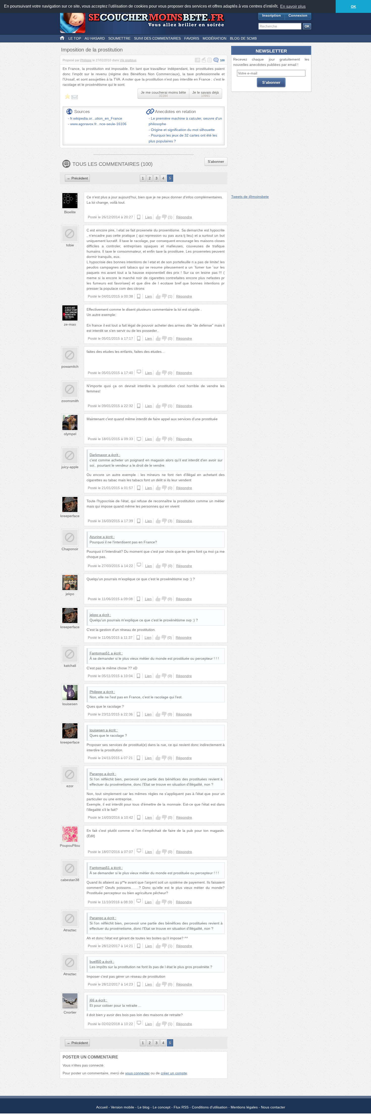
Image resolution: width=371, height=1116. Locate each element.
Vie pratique (128, 60)
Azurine (96, 537)
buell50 (95, 962)
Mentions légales (244, 1107)
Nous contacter (273, 1107)
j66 (92, 1000)
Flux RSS (181, 1107)
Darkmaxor (98, 455)
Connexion (297, 15)
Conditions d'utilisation (209, 1107)
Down (164, 217)
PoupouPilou (70, 845)
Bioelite (70, 212)
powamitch (69, 366)
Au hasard (95, 38)
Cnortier (70, 1012)
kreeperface (70, 516)
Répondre (184, 217)
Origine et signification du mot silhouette (183, 130)
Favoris (191, 38)
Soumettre (119, 38)
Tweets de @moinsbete (250, 197)
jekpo (70, 594)
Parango (96, 774)
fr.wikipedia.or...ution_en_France (96, 118)
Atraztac (69, 930)
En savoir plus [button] (293, 6)
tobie (70, 245)
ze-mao (70, 324)
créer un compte (174, 1073)
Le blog (143, 1107)
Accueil (102, 1107)
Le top (74, 38)
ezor (69, 786)
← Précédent (77, 178)
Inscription (271, 15)
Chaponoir (70, 549)
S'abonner (216, 162)
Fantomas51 (100, 653)
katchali (70, 665)
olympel (70, 434)
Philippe (86, 60)
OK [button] (353, 7)
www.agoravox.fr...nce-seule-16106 (98, 124)
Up (158, 217)
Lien (148, 217)
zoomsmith (70, 401)
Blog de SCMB (243, 38)
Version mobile (122, 1107)
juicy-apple (69, 467)
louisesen (69, 704)
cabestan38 (70, 880)
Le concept (161, 1107)
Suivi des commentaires (157, 38)
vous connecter (137, 1073)
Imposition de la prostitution (92, 49)
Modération (214, 38)
